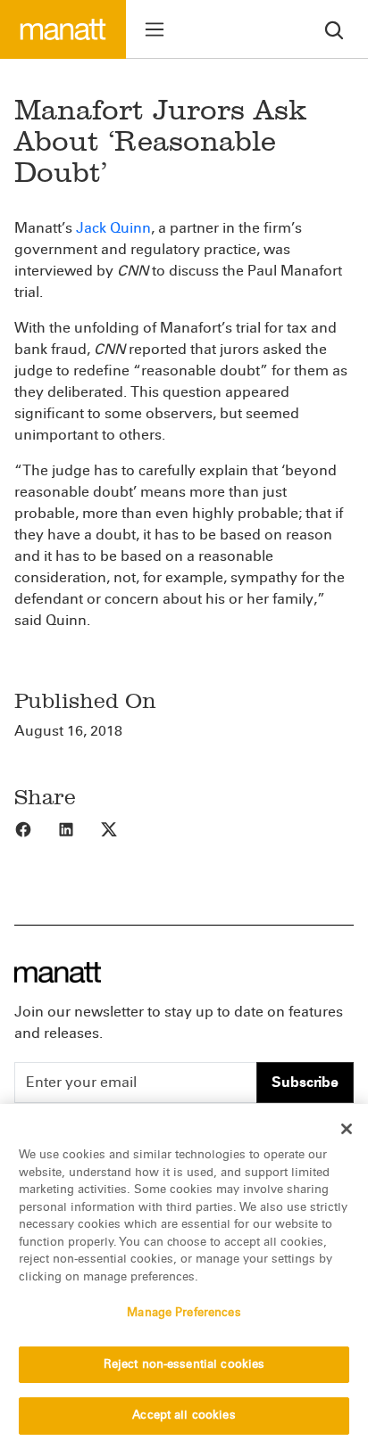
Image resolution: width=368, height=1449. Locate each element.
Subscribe (305, 1082)
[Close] (346, 1128)
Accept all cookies (183, 1415)
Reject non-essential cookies (184, 1364)
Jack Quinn (113, 227)
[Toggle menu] (154, 29)
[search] (334, 29)
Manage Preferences (183, 1312)
